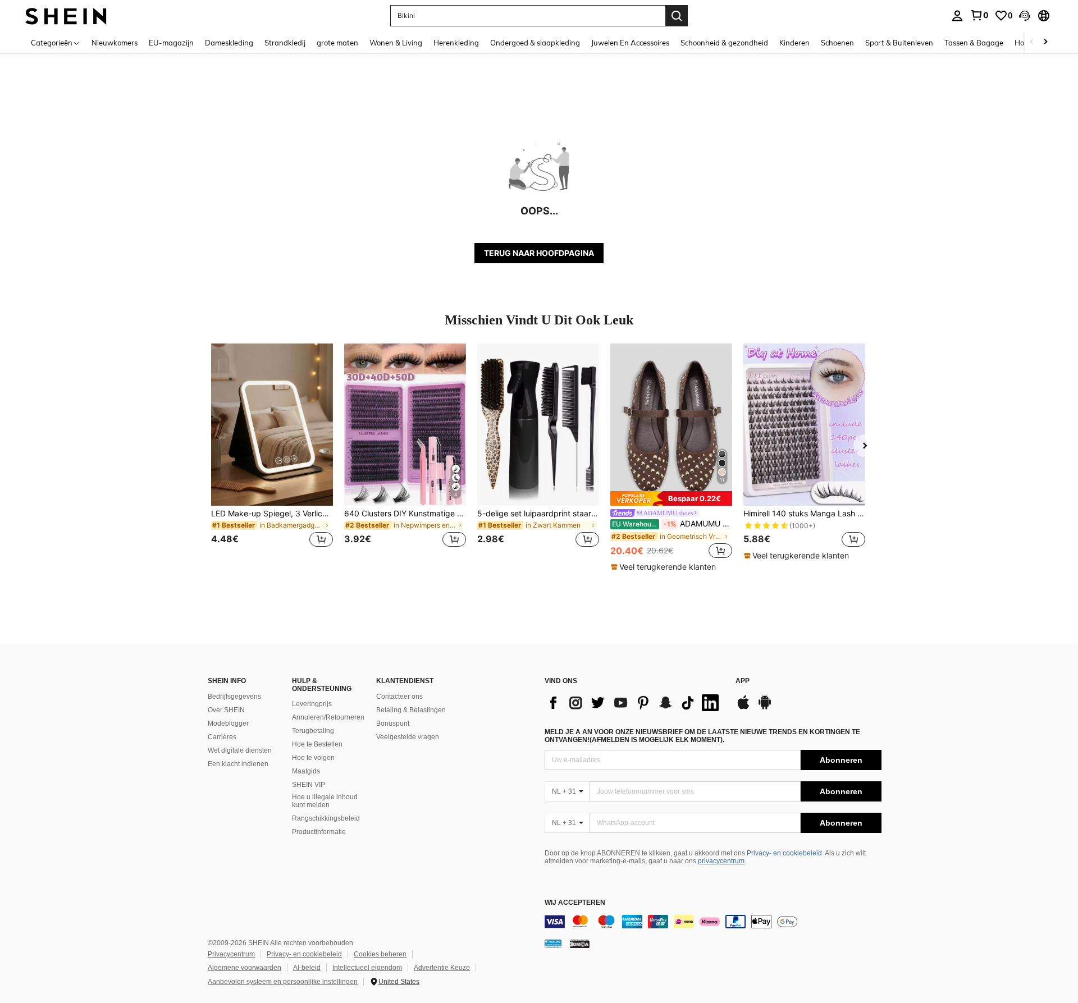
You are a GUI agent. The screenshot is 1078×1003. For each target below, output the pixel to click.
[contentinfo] (713, 921)
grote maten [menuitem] (337, 42)
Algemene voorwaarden (244, 968)
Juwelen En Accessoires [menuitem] (630, 42)
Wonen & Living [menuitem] (395, 42)
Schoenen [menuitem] (837, 42)
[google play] (765, 708)
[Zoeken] (676, 15)
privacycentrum (721, 861)
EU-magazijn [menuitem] (171, 42)
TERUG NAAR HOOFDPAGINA (539, 253)
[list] (634, 702)
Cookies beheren (380, 954)
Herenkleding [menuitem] (456, 42)
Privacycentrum (231, 954)
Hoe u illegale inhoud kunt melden (325, 801)
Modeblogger (228, 723)
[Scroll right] (1045, 42)
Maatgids (306, 771)
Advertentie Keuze (442, 968)
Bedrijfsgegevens (234, 696)
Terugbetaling (313, 731)
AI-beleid (307, 968)
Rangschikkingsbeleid (326, 818)
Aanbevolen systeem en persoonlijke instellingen (283, 982)
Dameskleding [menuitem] (229, 42)
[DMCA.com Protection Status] (580, 943)
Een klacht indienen (238, 764)
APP (743, 681)
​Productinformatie (319, 832)
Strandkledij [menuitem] (284, 42)
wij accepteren (575, 902)
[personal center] (957, 15)
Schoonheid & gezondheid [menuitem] (724, 42)
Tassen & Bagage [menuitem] (973, 42)
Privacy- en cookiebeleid (784, 853)
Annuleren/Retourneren (328, 717)
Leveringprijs (312, 704)
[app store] (743, 708)
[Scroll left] (1032, 42)
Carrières (222, 737)
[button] (1024, 15)
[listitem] (272, 452)
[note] (671, 498)
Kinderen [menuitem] (794, 42)
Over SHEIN (226, 710)
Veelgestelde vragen (407, 737)
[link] (979, 15)
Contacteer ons (399, 696)
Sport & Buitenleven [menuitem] (899, 42)
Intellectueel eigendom (367, 968)
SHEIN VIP (308, 785)
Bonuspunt (392, 723)
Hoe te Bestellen (317, 744)
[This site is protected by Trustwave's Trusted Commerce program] (553, 943)
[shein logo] (66, 15)
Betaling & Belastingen (411, 710)
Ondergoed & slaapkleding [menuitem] (535, 42)
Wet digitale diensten (240, 750)
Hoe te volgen (313, 758)
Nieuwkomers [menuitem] (115, 42)
